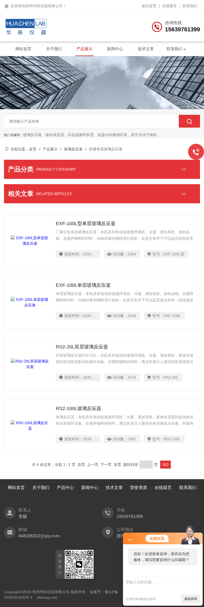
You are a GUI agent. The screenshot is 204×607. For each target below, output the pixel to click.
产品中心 (65, 487)
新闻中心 (115, 49)
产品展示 (84, 49)
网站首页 (23, 49)
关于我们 (54, 49)
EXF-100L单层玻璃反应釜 (83, 285)
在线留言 (169, 6)
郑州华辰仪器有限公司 (44, 6)
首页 (32, 149)
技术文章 (146, 49)
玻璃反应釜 (73, 149)
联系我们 (189, 6)
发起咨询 (190, 599)
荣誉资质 (138, 487)
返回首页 (149, 6)
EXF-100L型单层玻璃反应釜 (86, 223)
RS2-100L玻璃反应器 (78, 408)
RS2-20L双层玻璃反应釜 (82, 346)
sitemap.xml (47, 597)
